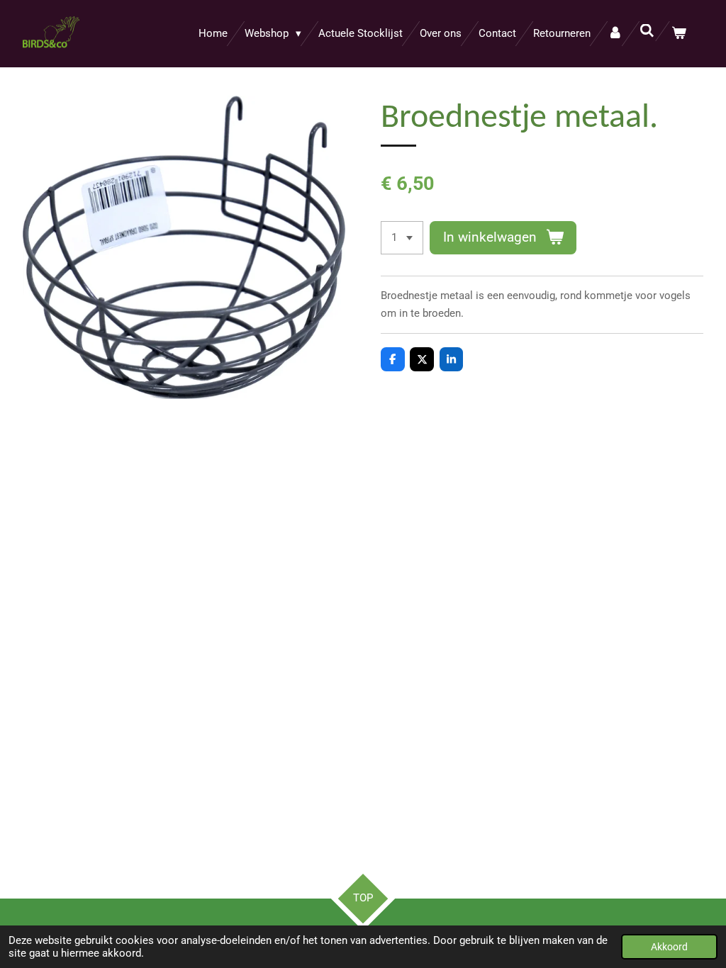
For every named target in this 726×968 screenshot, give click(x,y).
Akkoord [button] (669, 946)
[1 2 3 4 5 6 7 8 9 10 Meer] (402, 237)
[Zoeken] (647, 31)
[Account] (615, 33)
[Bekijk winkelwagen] (679, 33)
